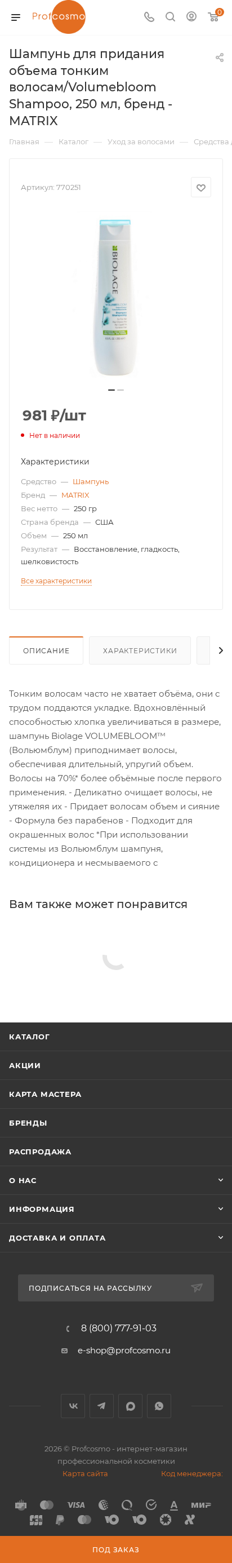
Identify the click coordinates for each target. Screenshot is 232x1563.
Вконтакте (73, 1406)
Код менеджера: (192, 1473)
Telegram (102, 1406)
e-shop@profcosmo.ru (124, 1350)
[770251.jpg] (116, 295)
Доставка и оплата (57, 1237)
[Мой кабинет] (191, 17)
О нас (23, 1180)
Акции (25, 1065)
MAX (130, 1406)
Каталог (29, 1036)
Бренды (28, 1122)
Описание (46, 651)
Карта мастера (45, 1094)
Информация (42, 1209)
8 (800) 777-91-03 (119, 1328)
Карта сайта (85, 1473)
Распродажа (40, 1151)
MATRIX (75, 494)
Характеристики (140, 651)
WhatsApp (159, 1406)
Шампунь (91, 481)
